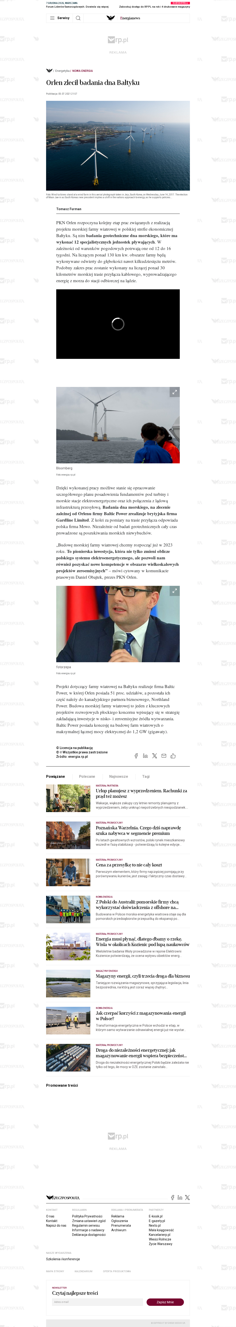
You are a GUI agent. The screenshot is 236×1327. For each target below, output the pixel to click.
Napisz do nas (56, 1225)
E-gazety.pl (157, 1221)
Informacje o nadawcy (88, 1230)
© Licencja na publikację (74, 748)
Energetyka (62, 71)
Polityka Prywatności (87, 1216)
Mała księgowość (161, 1230)
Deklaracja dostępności (89, 1235)
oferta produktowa (117, 1271)
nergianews (130, 18)
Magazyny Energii (107, 971)
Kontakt (51, 1221)
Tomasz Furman (68, 209)
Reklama (117, 1216)
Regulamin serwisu (86, 1225)
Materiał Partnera (107, 785)
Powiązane (55, 776)
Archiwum (118, 1230)
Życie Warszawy (160, 1244)
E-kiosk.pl (155, 1216)
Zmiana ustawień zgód (89, 1221)
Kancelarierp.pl (159, 1235)
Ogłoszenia (119, 1221)
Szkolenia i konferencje (63, 1259)
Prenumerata (121, 1225)
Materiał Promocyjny (109, 934)
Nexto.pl (155, 1225)
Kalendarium (83, 1271)
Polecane (87, 776)
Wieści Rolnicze (160, 1239)
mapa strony (55, 1271)
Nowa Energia (82, 71)
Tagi (146, 776)
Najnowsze (118, 776)
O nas (50, 1216)
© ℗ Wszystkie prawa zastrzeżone (82, 752)
